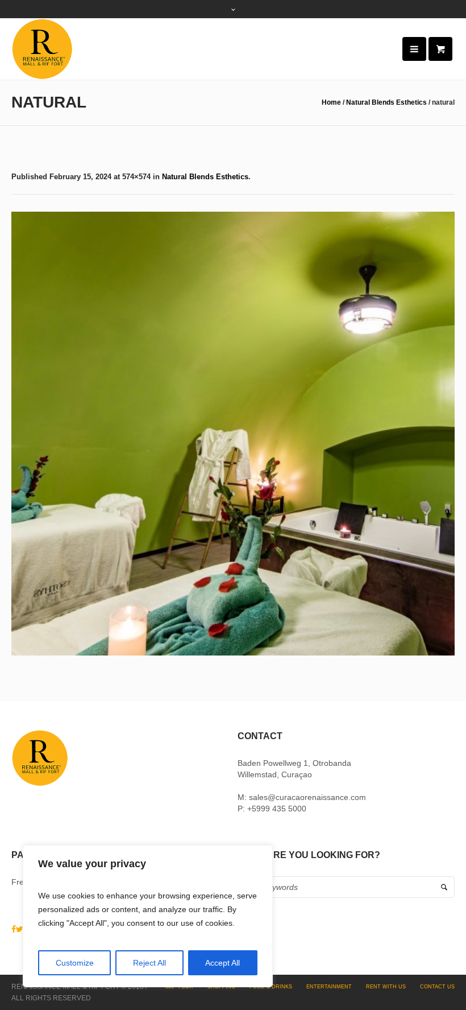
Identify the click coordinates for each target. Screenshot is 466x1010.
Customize (75, 962)
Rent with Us (386, 987)
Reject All (149, 962)
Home (331, 102)
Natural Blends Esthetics (386, 102)
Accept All (222, 962)
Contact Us (437, 987)
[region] (148, 916)
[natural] (233, 434)
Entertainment (329, 987)
